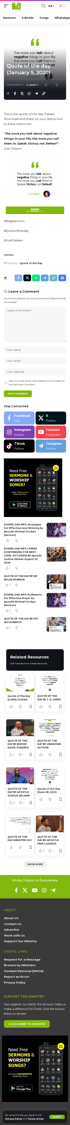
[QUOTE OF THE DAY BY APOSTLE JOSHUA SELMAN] (20, 775)
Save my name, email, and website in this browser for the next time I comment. (37, 382)
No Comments (15, 84)
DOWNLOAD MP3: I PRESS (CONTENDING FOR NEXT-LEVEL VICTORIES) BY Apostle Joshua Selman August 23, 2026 (23, 555)
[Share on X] (22, 93)
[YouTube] (34, 890)
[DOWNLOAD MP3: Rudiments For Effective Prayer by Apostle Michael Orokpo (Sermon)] (56, 600)
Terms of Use (36, 1118)
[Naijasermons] (16, 6)
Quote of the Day (31, 263)
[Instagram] (19, 432)
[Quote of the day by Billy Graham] (20, 683)
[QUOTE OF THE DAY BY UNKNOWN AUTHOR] (50, 727)
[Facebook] (19, 418)
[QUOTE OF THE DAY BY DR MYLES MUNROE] (56, 581)
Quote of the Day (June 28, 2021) (48, 790)
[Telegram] (51, 446)
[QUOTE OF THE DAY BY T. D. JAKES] (50, 683)
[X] (51, 418)
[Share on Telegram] (36, 93)
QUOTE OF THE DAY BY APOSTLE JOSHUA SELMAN (19, 792)
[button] (57, 1117)
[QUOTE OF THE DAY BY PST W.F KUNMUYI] (56, 624)
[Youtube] (51, 432)
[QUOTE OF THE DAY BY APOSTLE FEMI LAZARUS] (50, 823)
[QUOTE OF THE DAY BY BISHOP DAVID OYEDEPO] (20, 727)
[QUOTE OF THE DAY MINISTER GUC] (20, 823)
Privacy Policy (13, 1118)
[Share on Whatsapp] (29, 93)
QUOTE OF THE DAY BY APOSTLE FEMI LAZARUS (48, 840)
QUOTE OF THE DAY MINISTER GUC (20, 838)
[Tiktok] (19, 446)
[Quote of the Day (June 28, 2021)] (50, 775)
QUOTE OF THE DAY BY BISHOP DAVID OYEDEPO (18, 744)
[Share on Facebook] (14, 93)
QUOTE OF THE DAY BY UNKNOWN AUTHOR (49, 744)
